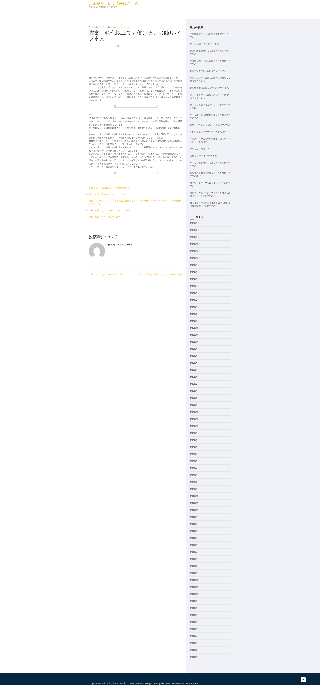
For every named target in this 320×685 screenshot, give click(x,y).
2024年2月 (194, 398)
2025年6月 (194, 286)
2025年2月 (194, 314)
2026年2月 (194, 230)
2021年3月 (194, 643)
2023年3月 (194, 475)
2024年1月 (194, 405)
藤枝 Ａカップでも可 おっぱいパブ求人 (210, 124)
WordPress (193, 683)
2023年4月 (194, 468)
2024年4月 (194, 384)
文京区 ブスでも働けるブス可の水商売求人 (109, 187)
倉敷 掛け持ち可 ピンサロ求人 (105, 216)
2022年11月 (195, 503)
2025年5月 (194, 293)
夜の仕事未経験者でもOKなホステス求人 (209, 87)
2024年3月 (194, 391)
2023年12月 (195, 412)
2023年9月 (194, 433)
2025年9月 (194, 265)
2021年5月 (194, 629)
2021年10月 (195, 594)
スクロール (303, 679)
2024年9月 (194, 349)
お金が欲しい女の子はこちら (114, 3)
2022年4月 (194, 552)
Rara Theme (171, 683)
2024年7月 (194, 363)
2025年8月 (194, 272)
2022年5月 (194, 545)
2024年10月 (195, 342)
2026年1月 (194, 237)
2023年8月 (194, 440)
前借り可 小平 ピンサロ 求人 (203, 155)
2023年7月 (194, 447)
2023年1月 (194, 489)
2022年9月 (194, 517)
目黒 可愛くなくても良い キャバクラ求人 (110, 210)
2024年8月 (194, 356)
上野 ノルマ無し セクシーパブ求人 (107, 274)
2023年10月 (195, 426)
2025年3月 (194, 307)
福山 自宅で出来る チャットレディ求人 (109, 194)
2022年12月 (195, 496)
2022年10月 (195, 510)
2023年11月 (195, 419)
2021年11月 (195, 587)
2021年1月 (194, 657)
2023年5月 (194, 461)
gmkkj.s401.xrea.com (120, 27)
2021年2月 (194, 650)
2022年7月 (194, 531)
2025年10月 (195, 258)
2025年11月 (195, 251)
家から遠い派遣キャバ (200, 148)
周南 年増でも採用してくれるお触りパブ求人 (160, 274)
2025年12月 (195, 244)
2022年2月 (194, 566)
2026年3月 (194, 223)
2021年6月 (194, 622)
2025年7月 (194, 279)
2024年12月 (195, 328)
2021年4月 (194, 636)
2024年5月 (194, 377)
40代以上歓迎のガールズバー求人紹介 (208, 131)
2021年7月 (194, 615)
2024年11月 (195, 335)
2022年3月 (194, 559)
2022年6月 (194, 538)
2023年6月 (194, 454)
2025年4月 (194, 300)
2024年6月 (194, 370)
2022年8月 (194, 524)
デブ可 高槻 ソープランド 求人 (204, 43)
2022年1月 (194, 573)
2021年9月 (194, 601)
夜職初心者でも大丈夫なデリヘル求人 (208, 70)
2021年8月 (194, 608)
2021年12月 (195, 580)
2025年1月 (194, 321)
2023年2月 (194, 482)
